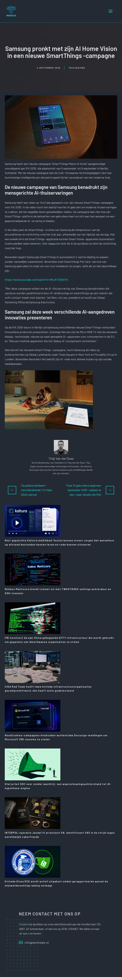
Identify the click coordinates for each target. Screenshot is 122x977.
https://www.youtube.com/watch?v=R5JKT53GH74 (36, 279)
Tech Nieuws (76, 67)
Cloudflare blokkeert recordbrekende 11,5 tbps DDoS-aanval (36, 490)
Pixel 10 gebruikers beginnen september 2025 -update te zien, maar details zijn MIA (83, 490)
